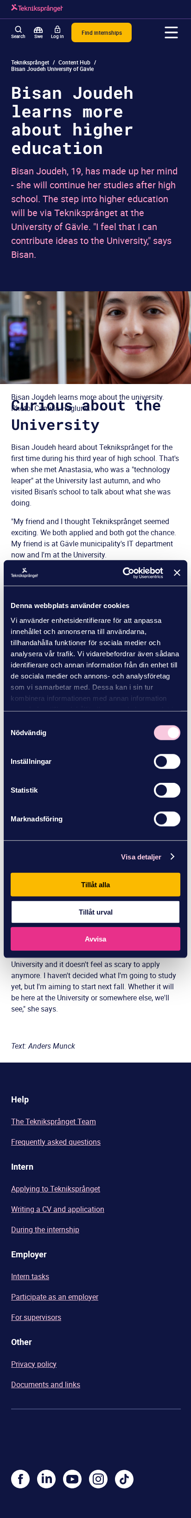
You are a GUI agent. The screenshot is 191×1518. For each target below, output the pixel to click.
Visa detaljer (141, 856)
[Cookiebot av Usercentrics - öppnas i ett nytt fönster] (123, 573)
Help (20, 1099)
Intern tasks (30, 1276)
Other (21, 1341)
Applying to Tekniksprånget (55, 1189)
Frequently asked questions (56, 1142)
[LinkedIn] (46, 1479)
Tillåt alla (95, 885)
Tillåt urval (96, 912)
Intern (22, 1166)
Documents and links (45, 1384)
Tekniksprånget (30, 62)
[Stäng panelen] (177, 573)
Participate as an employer (54, 1297)
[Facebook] (20, 1479)
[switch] (167, 761)
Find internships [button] (102, 32)
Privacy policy (34, 1364)
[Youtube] (72, 1479)
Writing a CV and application (57, 1209)
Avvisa (95, 939)
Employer (29, 1254)
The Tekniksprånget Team (53, 1121)
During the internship (45, 1229)
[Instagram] (98, 1479)
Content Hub (74, 62)
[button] (171, 32)
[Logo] (37, 9)
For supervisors (36, 1317)
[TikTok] (124, 1479)
